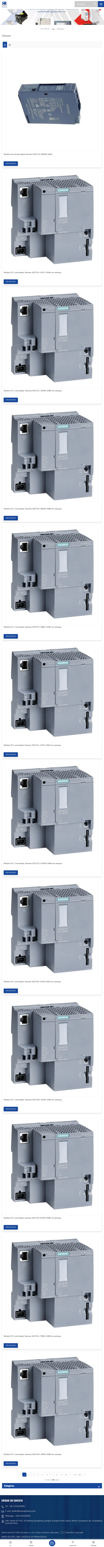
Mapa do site (8, 1536)
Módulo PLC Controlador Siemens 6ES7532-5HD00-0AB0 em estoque (33, 863)
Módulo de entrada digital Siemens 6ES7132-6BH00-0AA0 (28, 154)
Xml (18, 1536)
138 (80, 1474)
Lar (53, 29)
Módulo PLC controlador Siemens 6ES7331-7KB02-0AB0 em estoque (32, 1336)
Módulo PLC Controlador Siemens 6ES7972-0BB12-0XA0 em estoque (32, 627)
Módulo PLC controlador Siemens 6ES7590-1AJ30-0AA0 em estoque (32, 981)
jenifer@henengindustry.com (24, 1511)
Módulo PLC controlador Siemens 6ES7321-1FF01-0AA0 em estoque (32, 745)
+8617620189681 (23, 1515)
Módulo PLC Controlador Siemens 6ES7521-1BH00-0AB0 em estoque (33, 390)
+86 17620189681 (17, 1506)
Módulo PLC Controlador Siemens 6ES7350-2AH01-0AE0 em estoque (33, 1099)
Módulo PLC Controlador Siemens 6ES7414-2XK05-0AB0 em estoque (32, 1454)
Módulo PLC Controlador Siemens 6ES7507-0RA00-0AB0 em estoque (33, 509)
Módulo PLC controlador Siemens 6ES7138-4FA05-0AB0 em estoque (32, 1218)
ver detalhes (11, 163)
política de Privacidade (34, 1536)
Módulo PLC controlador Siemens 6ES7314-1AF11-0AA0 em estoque (32, 272)
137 (75, 1474)
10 (65, 1474)
